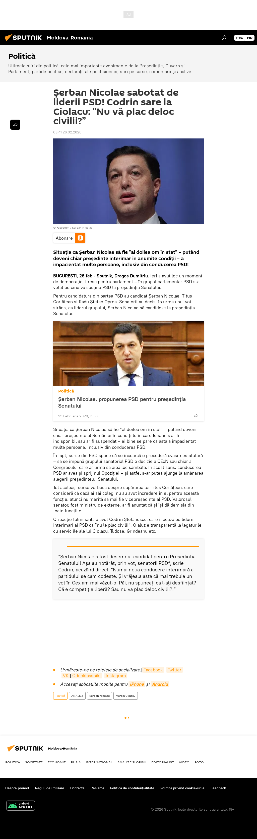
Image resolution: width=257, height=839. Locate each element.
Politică (66, 391)
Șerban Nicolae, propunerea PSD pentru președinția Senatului (122, 402)
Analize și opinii (131, 762)
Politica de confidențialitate (132, 788)
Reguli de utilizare (49, 788)
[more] (196, 416)
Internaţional (99, 762)
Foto (199, 762)
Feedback (218, 788)
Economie (57, 762)
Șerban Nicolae (99, 696)
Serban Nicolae (82, 227)
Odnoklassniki (86, 675)
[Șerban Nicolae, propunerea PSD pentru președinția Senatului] (128, 353)
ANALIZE (77, 696)
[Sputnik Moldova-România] (25, 42)
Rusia (76, 762)
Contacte (77, 788)
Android (160, 684)
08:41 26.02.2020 (67, 132)
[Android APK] (21, 806)
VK (66, 675)
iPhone (137, 684)
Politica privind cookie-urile (182, 788)
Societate (34, 762)
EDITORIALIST (162, 762)
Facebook (153, 670)
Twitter (174, 670)
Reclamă (97, 788)
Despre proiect (17, 788)
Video (184, 762)
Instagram (116, 675)
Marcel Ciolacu (126, 696)
